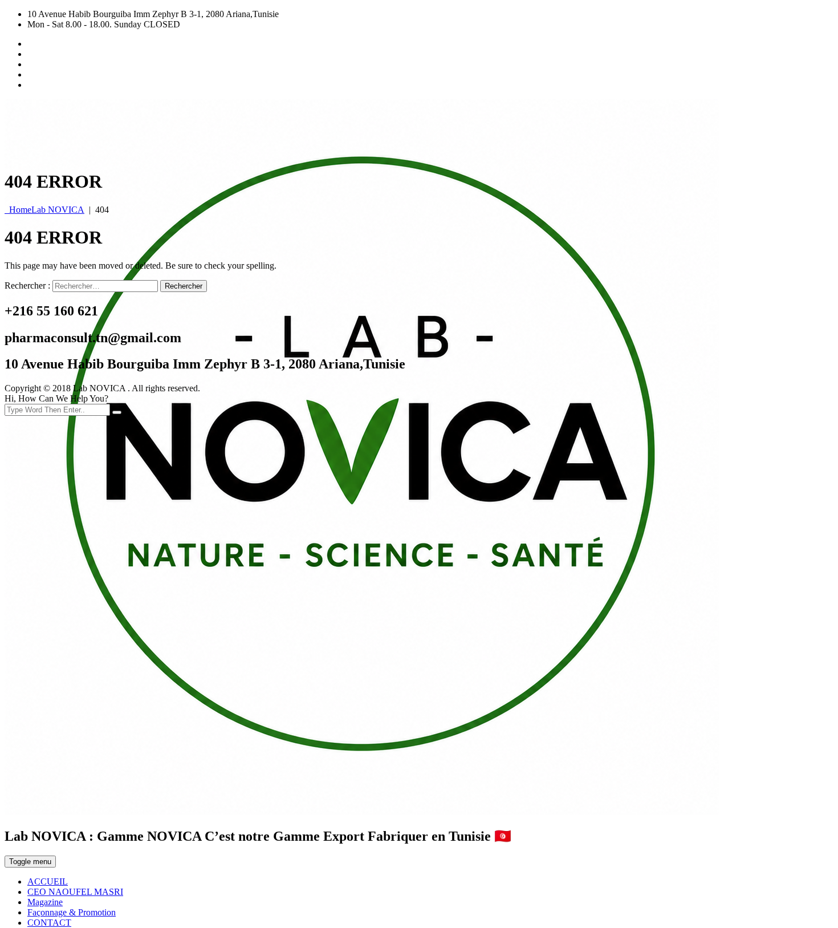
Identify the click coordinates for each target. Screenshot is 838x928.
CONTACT (49, 922)
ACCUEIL (47, 881)
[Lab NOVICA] (362, 811)
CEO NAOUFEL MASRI (75, 892)
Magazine (45, 902)
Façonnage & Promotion (71, 912)
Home (44, 209)
